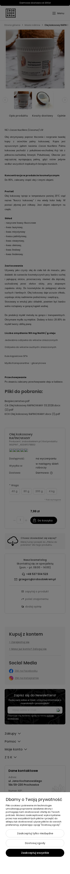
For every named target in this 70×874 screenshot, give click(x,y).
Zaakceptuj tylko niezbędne (35, 833)
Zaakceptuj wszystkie (35, 853)
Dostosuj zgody (35, 843)
